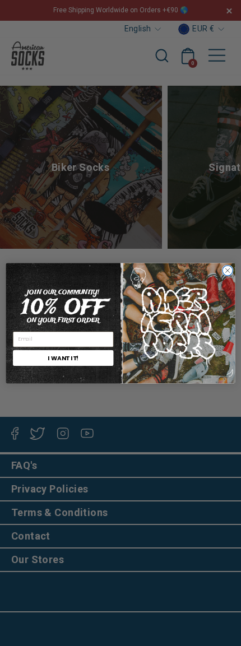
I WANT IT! (63, 358)
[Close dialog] (228, 270)
